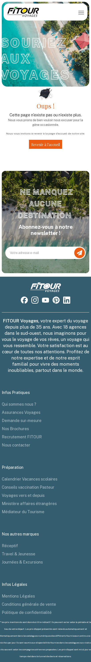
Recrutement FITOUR (22, 437)
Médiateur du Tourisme (23, 511)
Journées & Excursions (22, 562)
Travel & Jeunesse (18, 554)
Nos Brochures (15, 428)
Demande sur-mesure (22, 420)
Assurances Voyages (21, 412)
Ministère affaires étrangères (29, 503)
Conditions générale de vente (29, 604)
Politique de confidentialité (27, 612)
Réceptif (10, 545)
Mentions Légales (18, 596)
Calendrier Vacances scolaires (29, 479)
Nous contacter (16, 445)
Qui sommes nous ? (19, 404)
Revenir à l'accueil (45, 144)
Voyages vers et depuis (23, 495)
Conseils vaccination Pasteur (28, 487)
